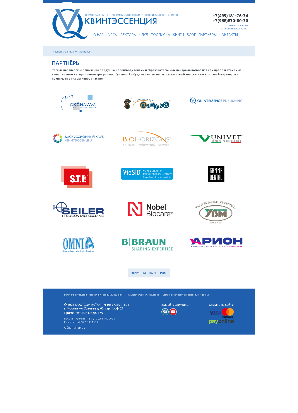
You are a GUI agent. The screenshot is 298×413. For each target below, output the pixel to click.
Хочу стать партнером (148, 272)
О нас (98, 35)
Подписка (160, 35)
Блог (191, 35)
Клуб (143, 35)
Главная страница (63, 51)
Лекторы (128, 35)
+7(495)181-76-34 (230, 15)
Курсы (112, 35)
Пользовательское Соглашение (143, 295)
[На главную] (69, 40)
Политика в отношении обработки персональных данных (93, 295)
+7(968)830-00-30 (230, 20)
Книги (178, 35)
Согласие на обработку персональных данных (186, 295)
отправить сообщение (234, 28)
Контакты (228, 35)
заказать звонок (238, 25)
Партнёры (207, 35)
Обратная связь (74, 327)
